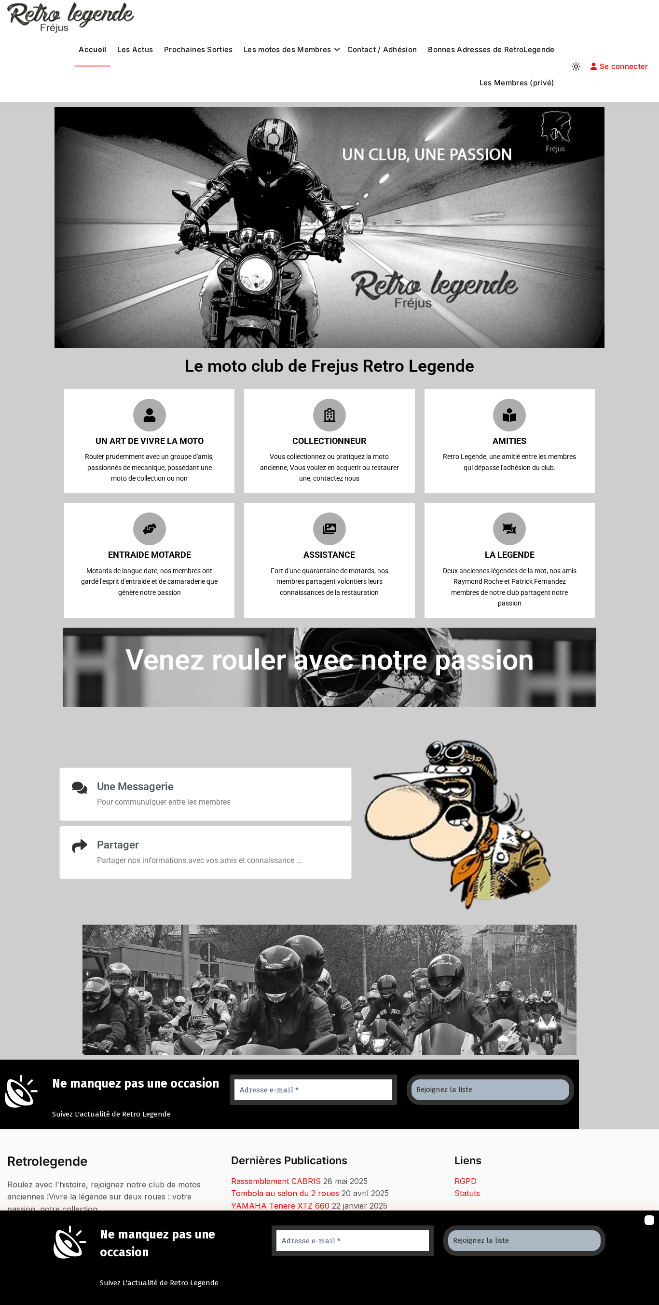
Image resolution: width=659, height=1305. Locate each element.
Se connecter (624, 66)
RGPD (465, 1181)
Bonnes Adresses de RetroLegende (491, 49)
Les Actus (135, 49)
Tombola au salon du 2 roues (285, 1193)
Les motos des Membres (287, 49)
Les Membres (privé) (517, 82)
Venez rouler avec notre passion (329, 659)
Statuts (467, 1193)
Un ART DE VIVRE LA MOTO (150, 441)
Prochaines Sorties (198, 49)
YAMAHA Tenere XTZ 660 (280, 1206)
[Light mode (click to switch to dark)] (576, 66)
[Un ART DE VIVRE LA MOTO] (149, 415)
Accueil (92, 49)
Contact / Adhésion (382, 49)
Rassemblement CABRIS (276, 1181)
